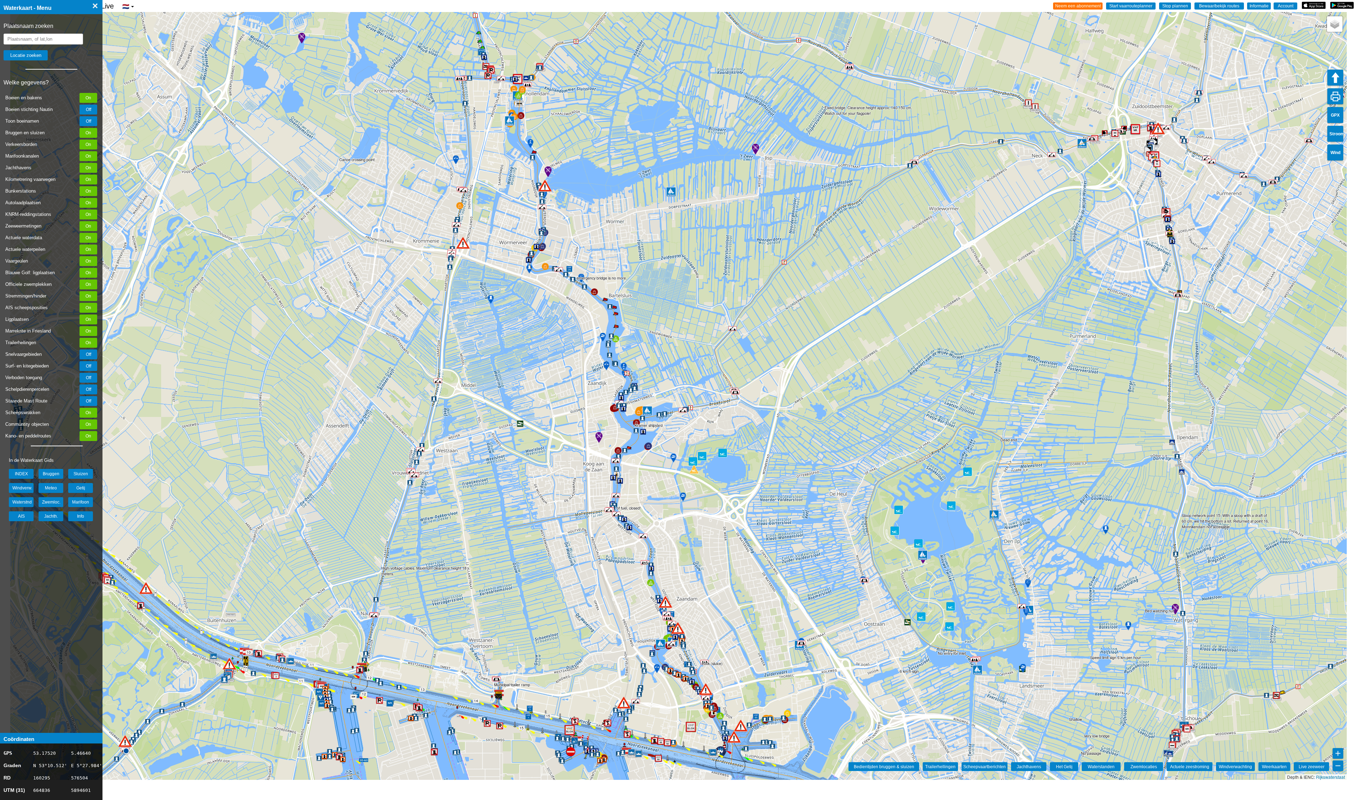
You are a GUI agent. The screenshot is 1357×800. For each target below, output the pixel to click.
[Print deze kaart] (1335, 96)
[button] (125, 741)
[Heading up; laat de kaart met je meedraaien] (1335, 78)
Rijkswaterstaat (1330, 777)
